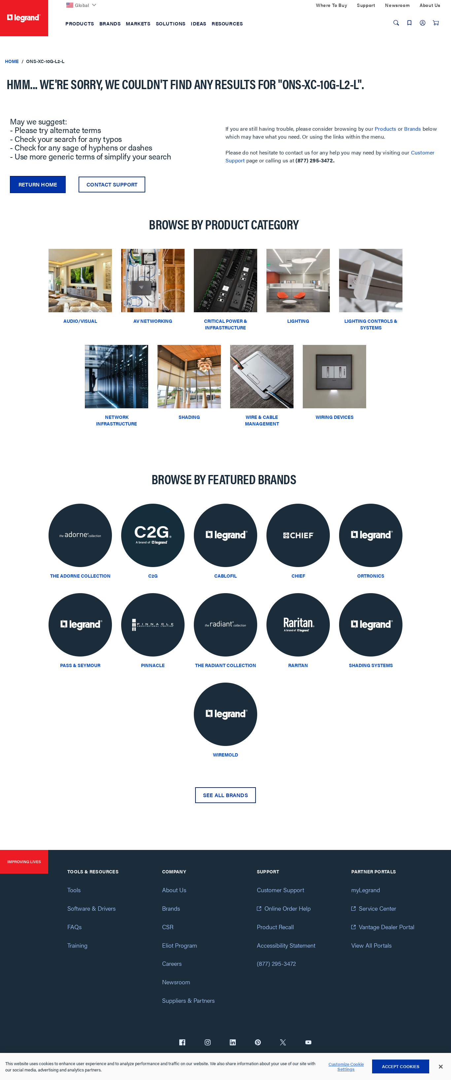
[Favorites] (409, 22)
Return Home (37, 184)
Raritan (298, 665)
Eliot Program (179, 945)
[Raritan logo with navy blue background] (298, 626)
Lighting (298, 321)
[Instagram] (208, 1043)
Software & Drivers (91, 908)
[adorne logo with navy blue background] (80, 537)
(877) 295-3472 (276, 963)
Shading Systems (371, 665)
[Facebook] (182, 1043)
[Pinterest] (258, 1043)
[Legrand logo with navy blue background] (225, 537)
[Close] (441, 1067)
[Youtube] (308, 1043)
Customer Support (280, 890)
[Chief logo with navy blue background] (298, 537)
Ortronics (370, 575)
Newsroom (176, 982)
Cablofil (225, 575)
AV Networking (152, 321)
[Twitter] (283, 1043)
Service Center (377, 908)
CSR (167, 927)
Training (77, 945)
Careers (172, 963)
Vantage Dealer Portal (386, 927)
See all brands (225, 795)
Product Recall (275, 927)
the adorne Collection (80, 575)
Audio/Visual (80, 321)
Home (12, 61)
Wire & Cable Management (262, 420)
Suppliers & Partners (188, 1000)
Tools (74, 890)
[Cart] (435, 22)
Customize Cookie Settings (346, 1066)
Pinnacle (153, 665)
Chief (298, 575)
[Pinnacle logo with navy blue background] (153, 626)
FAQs (74, 927)
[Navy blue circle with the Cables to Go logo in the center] (153, 537)
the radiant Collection (225, 665)
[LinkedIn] (233, 1043)
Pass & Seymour (80, 665)
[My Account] (422, 22)
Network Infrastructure (116, 420)
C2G (153, 575)
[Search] (396, 22)
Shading (189, 417)
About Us (174, 890)
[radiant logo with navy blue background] (225, 626)
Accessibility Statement (286, 945)
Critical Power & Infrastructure (225, 324)
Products (386, 128)
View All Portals (371, 945)
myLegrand (365, 890)
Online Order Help (287, 908)
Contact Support (112, 184)
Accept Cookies (401, 1066)
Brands (412, 128)
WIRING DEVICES (335, 417)
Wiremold (225, 754)
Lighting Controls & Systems (371, 324)
